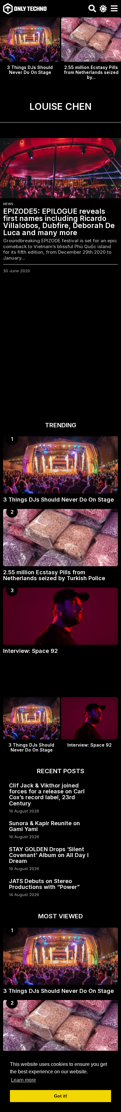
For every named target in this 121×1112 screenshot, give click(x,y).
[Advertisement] (60, 349)
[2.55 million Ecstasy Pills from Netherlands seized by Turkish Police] (60, 537)
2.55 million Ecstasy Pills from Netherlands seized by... (91, 72)
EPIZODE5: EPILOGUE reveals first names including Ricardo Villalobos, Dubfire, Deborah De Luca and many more (59, 222)
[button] (92, 8)
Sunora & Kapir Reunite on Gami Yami (44, 826)
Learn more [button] (23, 1080)
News (8, 204)
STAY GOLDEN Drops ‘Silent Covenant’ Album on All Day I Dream (49, 855)
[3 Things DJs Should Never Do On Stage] (60, 465)
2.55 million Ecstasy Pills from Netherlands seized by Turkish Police (54, 575)
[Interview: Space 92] (60, 616)
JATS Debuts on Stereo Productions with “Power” (44, 884)
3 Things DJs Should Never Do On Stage (30, 70)
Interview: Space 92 (30, 651)
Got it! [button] (60, 1095)
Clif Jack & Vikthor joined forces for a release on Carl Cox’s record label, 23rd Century (47, 794)
